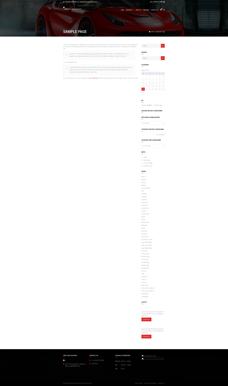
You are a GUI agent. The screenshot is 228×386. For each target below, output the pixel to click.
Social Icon (144, 276)
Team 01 (144, 279)
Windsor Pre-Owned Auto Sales (82, 383)
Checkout (144, 194)
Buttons (143, 185)
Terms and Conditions (147, 288)
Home (122, 10)
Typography (144, 296)
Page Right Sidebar (146, 248)
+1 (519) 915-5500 (157, 2)
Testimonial (144, 294)
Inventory (129, 10)
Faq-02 (143, 219)
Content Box (145, 208)
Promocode (144, 259)
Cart (142, 191)
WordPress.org (147, 166)
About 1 (143, 176)
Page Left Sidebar (146, 245)
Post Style (144, 251)
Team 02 (144, 282)
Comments (147, 163)
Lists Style (144, 234)
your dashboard (93, 78)
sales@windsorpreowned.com (88, 2)
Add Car (143, 182)
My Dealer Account (146, 239)
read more (146, 319)
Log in (145, 157)
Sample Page (145, 262)
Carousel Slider (145, 188)
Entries (146, 160)
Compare (144, 199)
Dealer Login (145, 214)
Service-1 (144, 271)
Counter (143, 211)
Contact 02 (144, 202)
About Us (138, 10)
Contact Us (154, 10)
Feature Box (145, 222)
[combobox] (153, 123)
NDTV (145, 302)
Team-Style (144, 285)
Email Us (95, 364)
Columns (144, 196)
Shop (142, 274)
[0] (160, 10)
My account (144, 236)
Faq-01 (143, 216)
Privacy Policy (145, 254)
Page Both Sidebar (146, 242)
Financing (146, 10)
